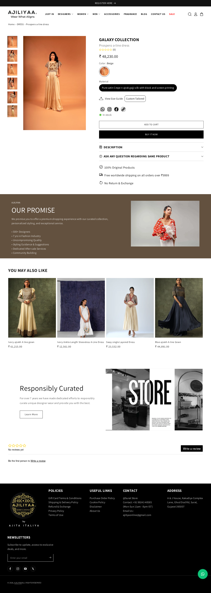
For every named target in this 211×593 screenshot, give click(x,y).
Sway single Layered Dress (120, 342)
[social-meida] (10, 569)
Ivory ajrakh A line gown (21, 342)
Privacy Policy (56, 510)
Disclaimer (96, 506)
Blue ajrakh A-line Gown (168, 342)
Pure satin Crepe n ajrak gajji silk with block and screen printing (138, 87)
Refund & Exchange (59, 506)
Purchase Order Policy (102, 498)
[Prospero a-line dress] (54, 83)
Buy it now (151, 134)
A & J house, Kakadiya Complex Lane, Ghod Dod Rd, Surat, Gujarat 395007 (185, 502)
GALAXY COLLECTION (119, 39)
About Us (95, 510)
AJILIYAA (18, 582)
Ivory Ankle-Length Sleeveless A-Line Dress (80, 342)
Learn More (31, 414)
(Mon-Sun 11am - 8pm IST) (138, 506)
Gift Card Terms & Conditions (64, 498)
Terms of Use (55, 515)
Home (11, 24)
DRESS (20, 24)
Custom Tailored (135, 98)
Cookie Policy (97, 502)
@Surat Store (130, 498)
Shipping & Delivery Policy (63, 502)
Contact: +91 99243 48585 (137, 502)
